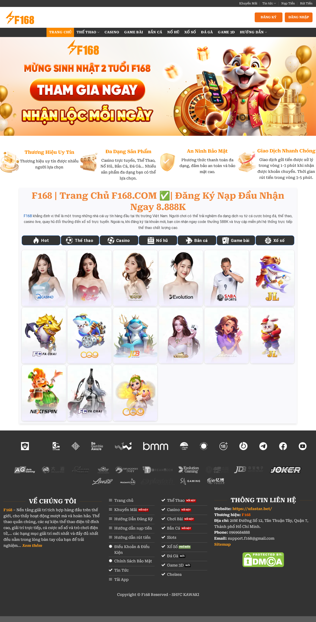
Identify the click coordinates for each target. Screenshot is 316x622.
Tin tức (267, 3)
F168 (28, 216)
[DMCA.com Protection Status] (263, 559)
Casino (112, 32)
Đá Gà (207, 32)
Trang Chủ (60, 32)
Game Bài (133, 32)
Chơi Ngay (44, 278)
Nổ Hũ (173, 32)
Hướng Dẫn (252, 32)
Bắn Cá (155, 32)
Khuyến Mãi (248, 3)
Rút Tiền (306, 3)
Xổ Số (190, 32)
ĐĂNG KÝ (268, 17)
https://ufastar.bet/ (252, 509)
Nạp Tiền (288, 3)
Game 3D (226, 32)
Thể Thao (86, 32)
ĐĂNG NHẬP (298, 17)
